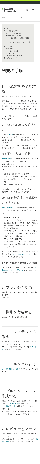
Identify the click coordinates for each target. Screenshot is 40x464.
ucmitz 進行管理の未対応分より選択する (18, 39)
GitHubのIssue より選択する (15, 33)
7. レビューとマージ (10, 58)
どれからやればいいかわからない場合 (19, 43)
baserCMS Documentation (11, 10)
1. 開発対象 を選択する (11, 31)
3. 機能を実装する (9, 48)
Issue (11, 134)
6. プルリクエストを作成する (13, 55)
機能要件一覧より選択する (14, 35)
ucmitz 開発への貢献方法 (29, 10)
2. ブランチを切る (9, 46)
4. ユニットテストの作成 (11, 51)
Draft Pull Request (14, 403)
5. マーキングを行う (10, 53)
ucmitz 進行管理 (7, 207)
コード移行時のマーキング (22, 254)
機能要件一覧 (6, 158)
